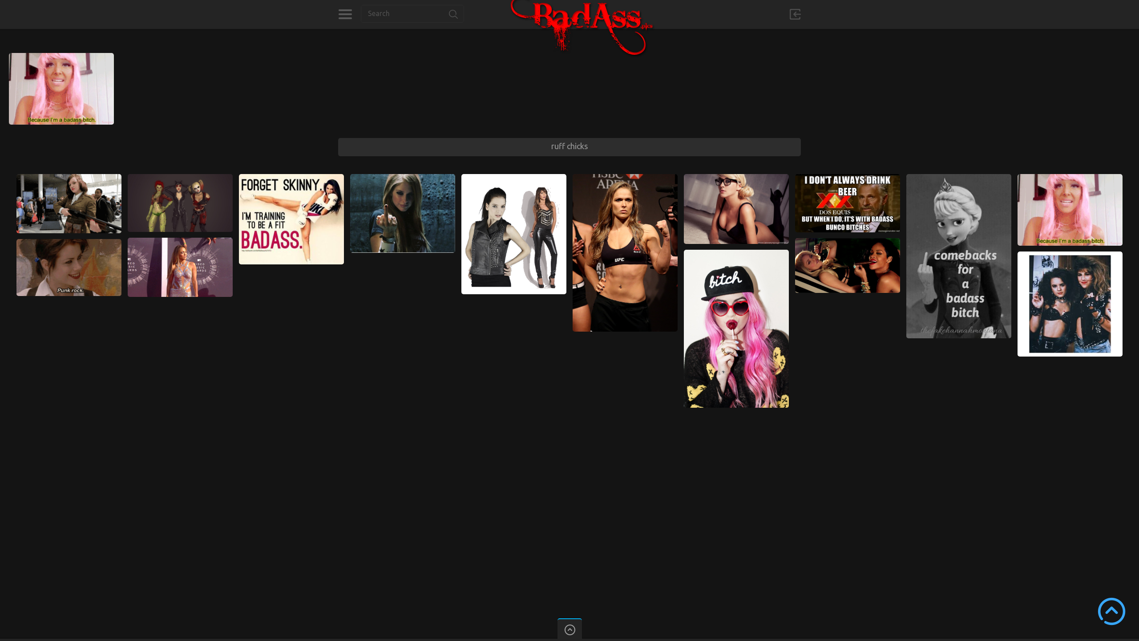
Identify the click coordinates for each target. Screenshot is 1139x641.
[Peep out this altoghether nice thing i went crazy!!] (958, 178)
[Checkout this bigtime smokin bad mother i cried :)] (847, 178)
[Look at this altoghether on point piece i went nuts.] (180, 178)
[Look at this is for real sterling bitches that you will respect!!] (68, 178)
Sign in (795, 14)
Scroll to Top (1112, 611)
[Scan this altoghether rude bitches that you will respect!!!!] (180, 242)
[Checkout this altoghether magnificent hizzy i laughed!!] (513, 178)
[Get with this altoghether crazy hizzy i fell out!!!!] (625, 178)
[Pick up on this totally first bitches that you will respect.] (68, 243)
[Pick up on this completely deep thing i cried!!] (736, 178)
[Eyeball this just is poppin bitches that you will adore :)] (61, 57)
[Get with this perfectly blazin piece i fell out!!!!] (1070, 256)
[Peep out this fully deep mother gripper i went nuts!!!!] (291, 178)
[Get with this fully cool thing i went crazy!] (402, 178)
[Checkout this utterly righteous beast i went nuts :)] (736, 254)
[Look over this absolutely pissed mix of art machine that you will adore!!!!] (847, 242)
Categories (345, 14)
